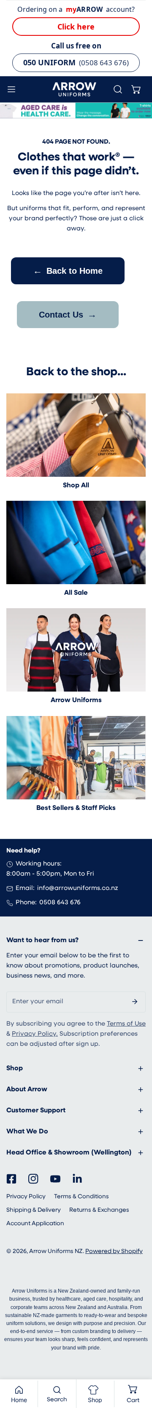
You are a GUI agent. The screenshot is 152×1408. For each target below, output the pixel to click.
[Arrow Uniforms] (76, 650)
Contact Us (68, 314)
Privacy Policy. (35, 1034)
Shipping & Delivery (33, 1210)
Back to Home (68, 270)
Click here (76, 26)
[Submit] (135, 1001)
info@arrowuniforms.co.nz (77, 888)
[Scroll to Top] (136, 1363)
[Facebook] (11, 1179)
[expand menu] (11, 89)
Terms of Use (126, 1024)
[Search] (118, 89)
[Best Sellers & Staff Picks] (76, 757)
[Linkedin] (77, 1179)
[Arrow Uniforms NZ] (74, 89)
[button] (136, 89)
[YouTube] (55, 1179)
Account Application (35, 1224)
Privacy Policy (26, 1197)
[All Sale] (76, 542)
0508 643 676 (60, 903)
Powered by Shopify (114, 1251)
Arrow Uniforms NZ (56, 1251)
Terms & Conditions (81, 1197)
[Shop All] (76, 435)
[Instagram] (33, 1179)
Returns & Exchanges (99, 1210)
